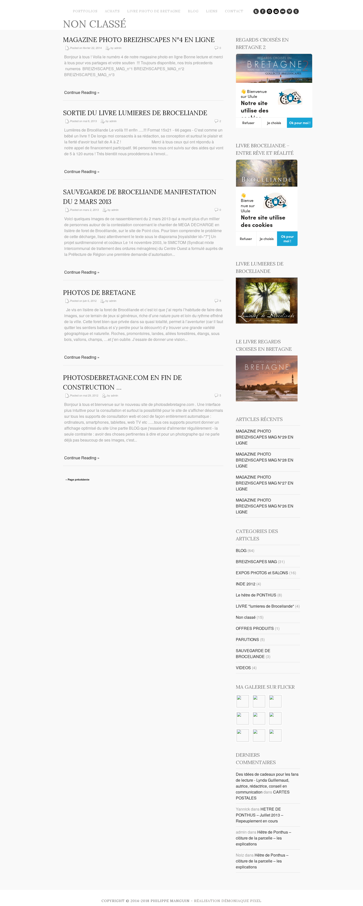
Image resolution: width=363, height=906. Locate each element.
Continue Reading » (82, 92)
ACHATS (112, 11)
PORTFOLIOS (85, 11)
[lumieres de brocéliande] (267, 322)
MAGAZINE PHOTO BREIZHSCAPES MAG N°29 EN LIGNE (264, 437)
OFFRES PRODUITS (255, 628)
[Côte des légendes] (259, 701)
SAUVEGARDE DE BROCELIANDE (253, 653)
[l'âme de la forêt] (243, 701)
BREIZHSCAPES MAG (256, 561)
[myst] (259, 718)
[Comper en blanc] (243, 736)
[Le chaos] (243, 718)
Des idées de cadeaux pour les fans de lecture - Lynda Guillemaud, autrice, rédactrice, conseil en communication (267, 783)
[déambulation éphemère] (259, 736)
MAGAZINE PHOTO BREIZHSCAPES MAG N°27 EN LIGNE (264, 483)
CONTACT (234, 11)
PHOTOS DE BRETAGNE (99, 292)
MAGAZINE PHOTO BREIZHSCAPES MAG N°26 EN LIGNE (264, 506)
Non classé (246, 617)
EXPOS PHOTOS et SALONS (262, 572)
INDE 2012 (245, 584)
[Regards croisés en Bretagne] (267, 400)
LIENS (212, 11)
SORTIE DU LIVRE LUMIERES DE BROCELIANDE (135, 113)
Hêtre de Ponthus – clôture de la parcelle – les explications (263, 838)
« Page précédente (77, 479)
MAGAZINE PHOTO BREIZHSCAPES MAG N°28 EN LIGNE (264, 460)
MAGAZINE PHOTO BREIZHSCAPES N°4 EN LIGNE (139, 40)
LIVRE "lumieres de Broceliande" (265, 606)
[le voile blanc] (275, 736)
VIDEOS (243, 667)
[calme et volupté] (275, 718)
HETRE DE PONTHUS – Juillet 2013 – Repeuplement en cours (259, 815)
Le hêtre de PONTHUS (256, 595)
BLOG (193, 11)
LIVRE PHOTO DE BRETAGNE (154, 11)
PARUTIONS (247, 639)
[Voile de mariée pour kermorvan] (275, 701)
